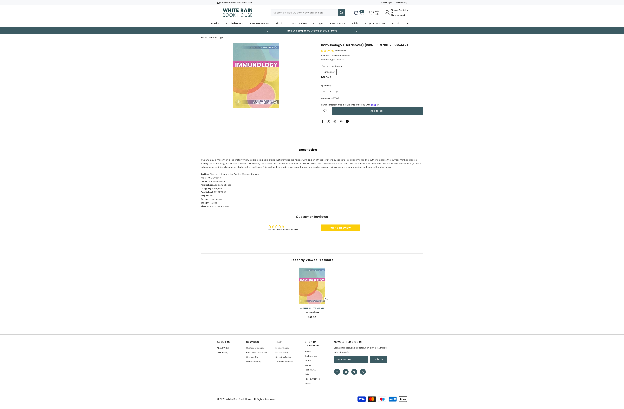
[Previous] (267, 31)
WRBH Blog (401, 2)
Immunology (312, 312)
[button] (327, 50)
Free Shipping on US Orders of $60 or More (312, 30)
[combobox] (304, 12)
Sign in (393, 11)
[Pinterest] (334, 121)
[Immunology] (312, 286)
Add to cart (377, 110)
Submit (378, 359)
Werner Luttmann (341, 55)
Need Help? (386, 2)
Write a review (340, 228)
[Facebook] (322, 121)
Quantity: (326, 85)
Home (204, 37)
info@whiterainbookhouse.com (236, 2)
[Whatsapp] (347, 121)
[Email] (341, 121)
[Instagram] (346, 372)
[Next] (357, 31)
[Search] (308, 12)
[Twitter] (328, 121)
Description (308, 150)
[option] (312, 31)
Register (403, 10)
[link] (325, 111)
